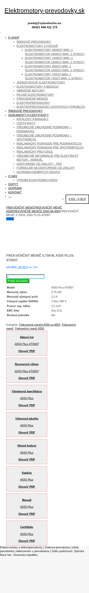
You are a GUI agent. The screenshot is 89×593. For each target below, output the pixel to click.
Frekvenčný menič (20, 207)
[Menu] (0, 31)
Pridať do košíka (18, 280)
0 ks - (77, 199)
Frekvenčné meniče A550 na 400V (36, 211)
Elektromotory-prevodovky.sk (45, 10)
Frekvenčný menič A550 (29, 328)
